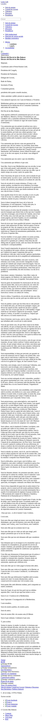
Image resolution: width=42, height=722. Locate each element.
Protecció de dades (7, 681)
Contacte (8, 713)
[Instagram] (11, 704)
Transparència (5, 666)
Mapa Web (9, 715)
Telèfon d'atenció (18, 689)
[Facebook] (11, 700)
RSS (6, 719)
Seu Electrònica (6, 670)
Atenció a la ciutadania (8, 673)
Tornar (3, 660)
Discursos (8, 13)
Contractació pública (8, 677)
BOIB (3, 662)
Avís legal (8, 717)
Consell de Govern (11, 9)
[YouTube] (10, 706)
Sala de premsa (10, 7)
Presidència (9, 15)
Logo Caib (4, 2)
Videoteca (8, 11)
